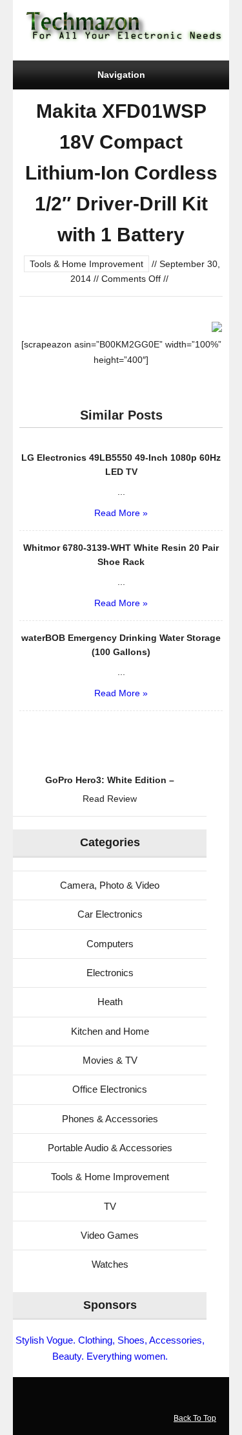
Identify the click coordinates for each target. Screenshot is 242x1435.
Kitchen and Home (110, 1031)
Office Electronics (109, 1089)
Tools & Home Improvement (86, 264)
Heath (110, 1001)
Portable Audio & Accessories (110, 1147)
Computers (110, 943)
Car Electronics (110, 914)
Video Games (110, 1235)
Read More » (121, 513)
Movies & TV (110, 1060)
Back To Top (195, 1418)
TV (110, 1206)
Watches (110, 1264)
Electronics (110, 972)
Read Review (110, 798)
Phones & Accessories (110, 1118)
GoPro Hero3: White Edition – (109, 780)
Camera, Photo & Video (109, 885)
